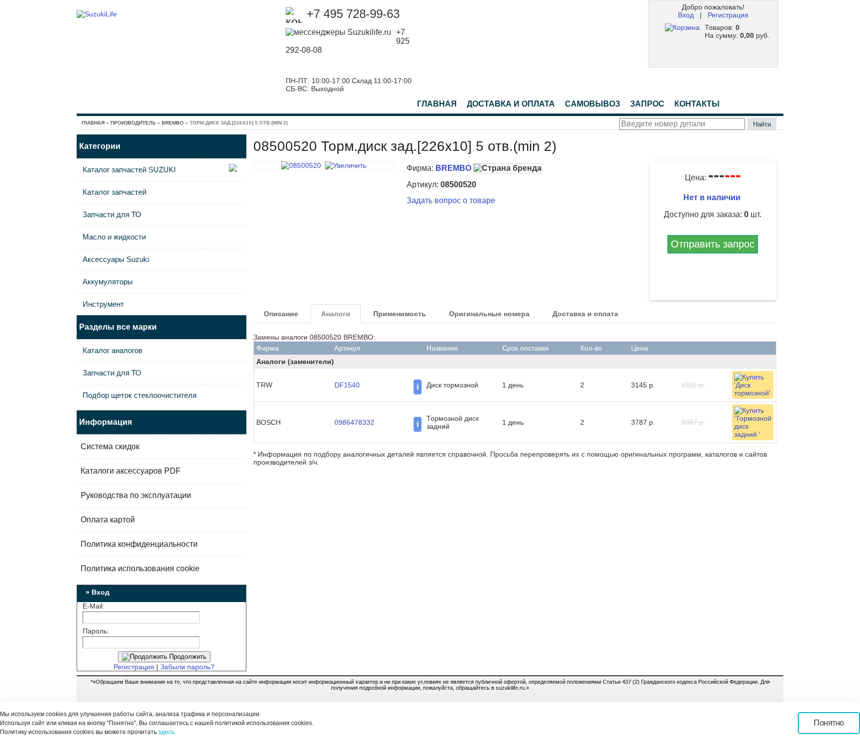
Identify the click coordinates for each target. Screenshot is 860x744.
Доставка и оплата (585, 314)
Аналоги (335, 314)
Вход (686, 15)
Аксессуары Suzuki (116, 259)
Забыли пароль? (187, 667)
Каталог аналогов (112, 350)
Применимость (399, 314)
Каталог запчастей (114, 192)
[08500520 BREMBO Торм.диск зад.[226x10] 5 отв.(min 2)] (323, 165)
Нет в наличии (713, 197)
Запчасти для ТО (112, 214)
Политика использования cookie (140, 568)
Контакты (697, 104)
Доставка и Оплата (511, 104)
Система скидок (110, 446)
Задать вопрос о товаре (451, 200)
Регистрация (728, 15)
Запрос (647, 104)
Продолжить (187, 656)
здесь (166, 732)
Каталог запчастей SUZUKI (129, 169)
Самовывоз (592, 104)
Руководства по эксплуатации (136, 495)
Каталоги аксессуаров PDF (131, 471)
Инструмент (103, 304)
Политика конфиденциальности (139, 544)
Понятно (829, 723)
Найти (762, 124)
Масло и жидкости (114, 237)
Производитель (133, 122)
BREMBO (173, 122)
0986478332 (354, 422)
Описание (281, 314)
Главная (437, 104)
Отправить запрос (712, 244)
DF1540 (347, 385)
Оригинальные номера (489, 314)
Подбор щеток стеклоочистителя (140, 395)
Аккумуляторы (108, 281)
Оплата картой (108, 519)
